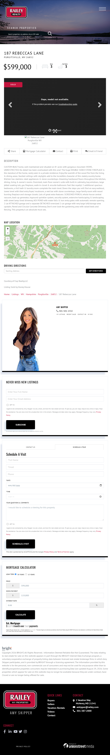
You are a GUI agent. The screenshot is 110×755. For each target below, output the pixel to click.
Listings (15, 294)
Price (8, 581)
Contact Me (82, 314)
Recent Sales (71, 314)
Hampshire (31, 294)
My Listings (61, 314)
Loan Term (10, 574)
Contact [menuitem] (51, 715)
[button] (50, 33)
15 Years (31, 574)
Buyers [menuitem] (51, 700)
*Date (8, 480)
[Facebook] (4, 731)
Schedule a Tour (79, 447)
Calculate (20, 614)
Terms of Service (63, 552)
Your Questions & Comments (17, 503)
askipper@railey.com (87, 707)
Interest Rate (11, 601)
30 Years (20, 574)
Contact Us (30, 447)
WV (22, 294)
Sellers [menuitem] (50, 704)
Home (7, 294)
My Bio (90, 314)
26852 (54, 294)
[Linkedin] (9, 731)
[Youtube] (15, 731)
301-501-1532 (66, 311)
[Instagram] (25, 731)
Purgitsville (43, 294)
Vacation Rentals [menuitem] (56, 707)
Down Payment (12, 591)
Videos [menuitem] (51, 711)
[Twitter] (20, 731)
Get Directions (96, 271)
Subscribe (21, 424)
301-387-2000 (83, 710)
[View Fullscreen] (8, 239)
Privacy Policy (49, 552)
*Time (8, 492)
